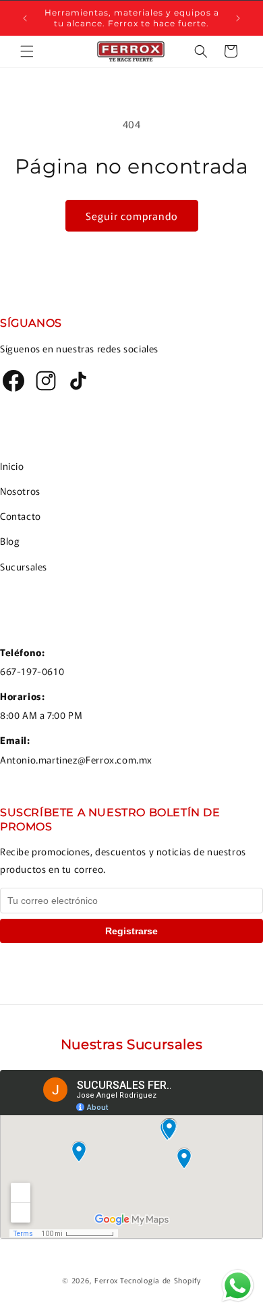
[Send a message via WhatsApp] (237, 1285)
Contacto (20, 516)
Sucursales (23, 566)
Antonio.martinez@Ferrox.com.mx (76, 759)
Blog (10, 540)
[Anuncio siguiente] (238, 18)
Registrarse (131, 931)
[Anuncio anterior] (25, 18)
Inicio (12, 466)
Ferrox (106, 1280)
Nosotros (20, 491)
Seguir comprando (132, 216)
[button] (27, 51)
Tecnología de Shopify (160, 1280)
